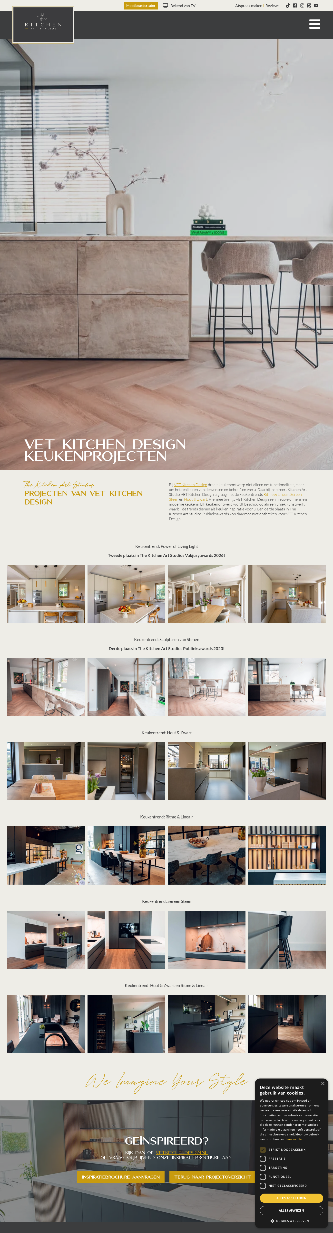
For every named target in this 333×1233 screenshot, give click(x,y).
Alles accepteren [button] (291, 1198)
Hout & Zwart (195, 499)
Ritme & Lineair (276, 494)
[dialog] (291, 1153)
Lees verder (294, 1139)
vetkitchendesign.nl (182, 1153)
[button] (291, 1220)
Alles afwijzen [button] (291, 1210)
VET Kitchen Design (190, 484)
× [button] (322, 1084)
